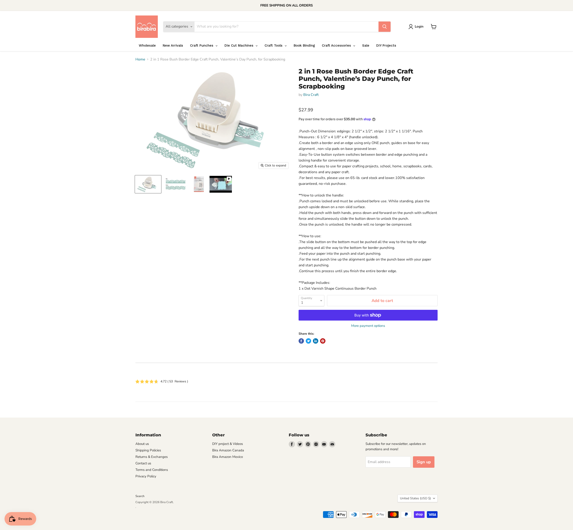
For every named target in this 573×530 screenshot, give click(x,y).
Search (139, 496)
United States (415, 498)
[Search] (384, 27)
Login (419, 26)
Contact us (143, 463)
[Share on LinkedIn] (315, 341)
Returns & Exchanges (151, 457)
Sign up (424, 462)
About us (142, 444)
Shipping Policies (148, 450)
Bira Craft (311, 94)
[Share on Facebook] (301, 341)
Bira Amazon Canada (228, 450)
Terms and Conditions (151, 470)
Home (140, 59)
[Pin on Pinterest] (322, 341)
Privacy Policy (145, 476)
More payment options (368, 326)
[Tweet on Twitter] (308, 341)
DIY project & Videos (227, 444)
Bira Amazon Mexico (227, 457)
